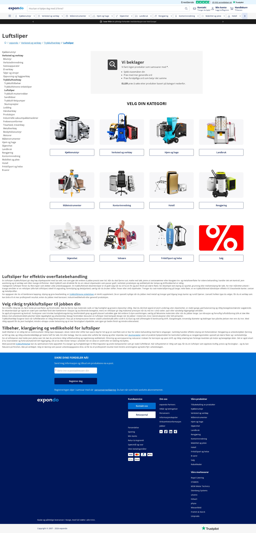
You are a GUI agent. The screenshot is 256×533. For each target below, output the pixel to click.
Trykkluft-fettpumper (14, 100)
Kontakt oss (142, 405)
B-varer (5, 170)
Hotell (5, 163)
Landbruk (7, 149)
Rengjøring (7, 152)
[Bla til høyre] (223, 22)
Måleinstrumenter (11, 138)
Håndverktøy (9, 111)
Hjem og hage (9, 142)
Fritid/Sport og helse (12, 166)
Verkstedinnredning (13, 62)
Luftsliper (9, 90)
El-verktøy (8, 69)
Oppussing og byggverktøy (16, 76)
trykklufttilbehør (23, 344)
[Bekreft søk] (186, 8)
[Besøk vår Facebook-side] (165, 432)
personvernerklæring (105, 389)
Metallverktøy (10, 128)
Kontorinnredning (11, 156)
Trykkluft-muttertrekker (16, 93)
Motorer (7, 135)
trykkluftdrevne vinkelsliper (82, 294)
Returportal (142, 414)
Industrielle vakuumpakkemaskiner (20, 118)
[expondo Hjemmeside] (5, 42)
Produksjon (9, 114)
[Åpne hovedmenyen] (10, 16)
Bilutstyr (7, 59)
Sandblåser (10, 97)
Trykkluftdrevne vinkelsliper (18, 86)
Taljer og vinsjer (11, 72)
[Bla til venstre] (33, 22)
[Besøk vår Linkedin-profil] (170, 432)
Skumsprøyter (11, 104)
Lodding (7, 107)
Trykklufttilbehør (12, 83)
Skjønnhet (7, 145)
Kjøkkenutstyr (9, 52)
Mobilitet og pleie (10, 159)
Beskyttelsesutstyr (12, 131)
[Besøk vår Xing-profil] (175, 432)
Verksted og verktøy (12, 55)
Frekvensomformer (13, 121)
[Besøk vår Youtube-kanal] (161, 432)
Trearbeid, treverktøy (13, 124)
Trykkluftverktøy (12, 79)
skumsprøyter (134, 335)
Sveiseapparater (11, 65)
